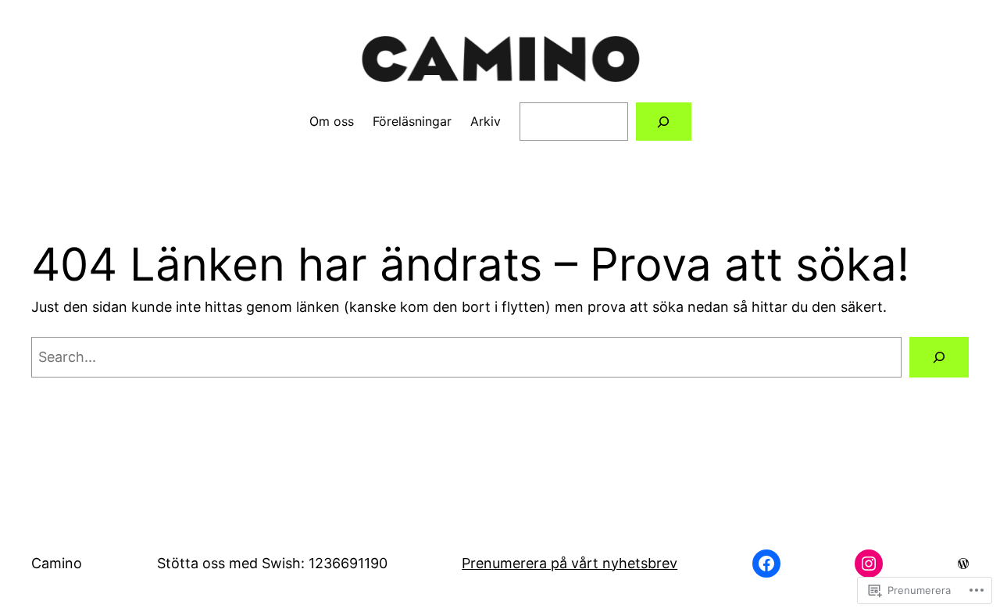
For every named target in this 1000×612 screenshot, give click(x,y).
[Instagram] (869, 563)
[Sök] (939, 357)
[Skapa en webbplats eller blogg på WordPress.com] (963, 563)
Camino (56, 563)
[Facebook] (766, 563)
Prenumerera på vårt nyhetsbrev (569, 563)
